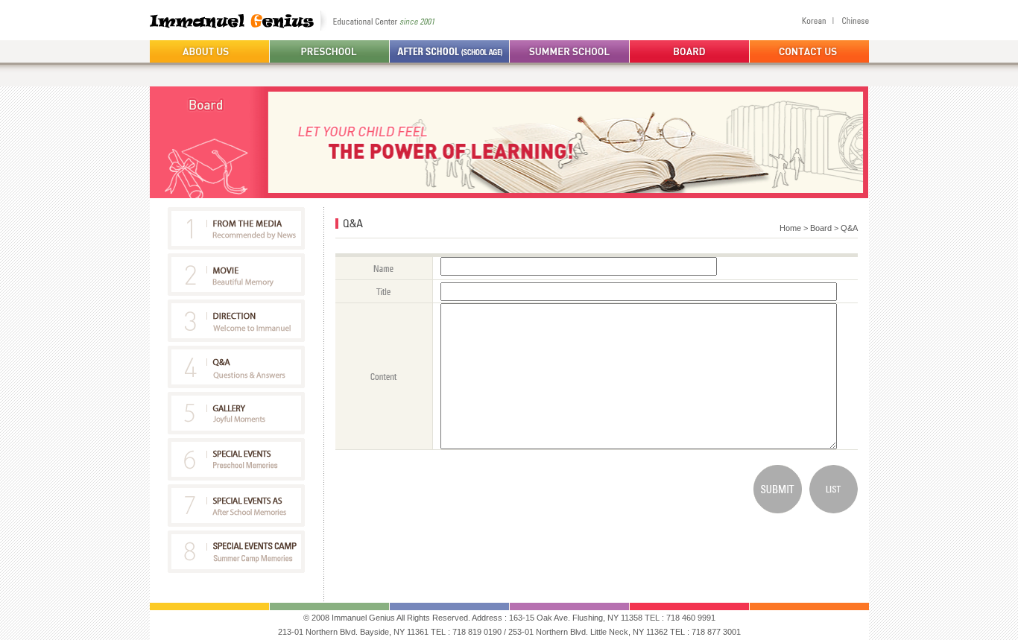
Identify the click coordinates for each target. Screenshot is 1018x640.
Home (790, 228)
